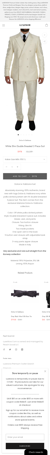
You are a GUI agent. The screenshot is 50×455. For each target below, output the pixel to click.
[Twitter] (10, 349)
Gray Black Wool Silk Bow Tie (21, 316)
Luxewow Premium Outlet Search (18, 363)
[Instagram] (16, 349)
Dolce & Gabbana (25, 140)
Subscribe (24, 446)
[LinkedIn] (22, 349)
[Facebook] (4, 349)
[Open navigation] (3, 25)
